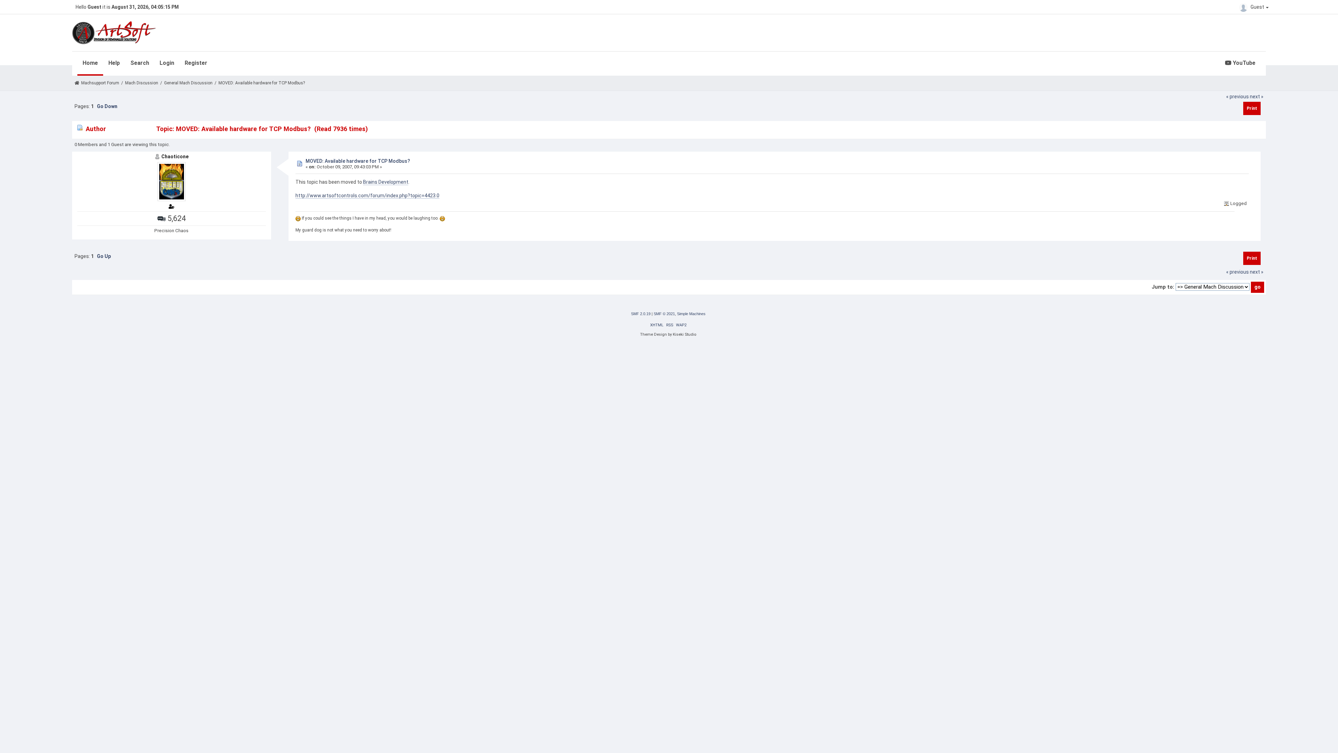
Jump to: (1163, 287)
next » (1256, 96)
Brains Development (385, 182)
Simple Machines (691, 314)
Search (139, 63)
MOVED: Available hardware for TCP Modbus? (358, 161)
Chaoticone (175, 156)
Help (114, 63)
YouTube (1243, 63)
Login (167, 63)
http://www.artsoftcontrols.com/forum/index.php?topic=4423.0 (367, 195)
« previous (1237, 96)
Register (196, 63)
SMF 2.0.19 (641, 314)
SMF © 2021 (664, 314)
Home (90, 63)
